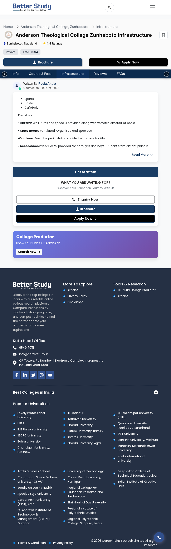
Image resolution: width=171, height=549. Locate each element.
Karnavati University (82, 419)
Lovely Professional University (31, 415)
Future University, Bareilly (85, 431)
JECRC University (29, 435)
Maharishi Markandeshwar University (136, 448)
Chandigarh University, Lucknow (34, 449)
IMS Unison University (33, 429)
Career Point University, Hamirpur (84, 479)
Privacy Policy (77, 296)
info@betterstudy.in (33, 354)
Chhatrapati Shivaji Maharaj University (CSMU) (38, 479)
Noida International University (131, 458)
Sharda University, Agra (84, 443)
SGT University (128, 434)
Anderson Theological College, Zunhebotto (54, 27)
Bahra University (29, 441)
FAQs (121, 74)
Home (8, 27)
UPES (21, 423)
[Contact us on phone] (159, 537)
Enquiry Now (88, 199)
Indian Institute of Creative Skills (137, 484)
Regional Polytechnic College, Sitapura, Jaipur (85, 521)
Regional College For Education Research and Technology (85, 492)
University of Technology (86, 471)
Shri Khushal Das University (87, 502)
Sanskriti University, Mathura (138, 440)
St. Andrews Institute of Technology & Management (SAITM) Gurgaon (34, 516)
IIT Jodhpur (75, 413)
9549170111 (26, 348)
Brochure (87, 209)
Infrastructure (107, 27)
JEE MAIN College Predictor (137, 290)
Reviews (100, 74)
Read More (140, 154)
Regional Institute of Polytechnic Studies (82, 510)
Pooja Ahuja (47, 83)
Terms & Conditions (32, 543)
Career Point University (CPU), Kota (34, 502)
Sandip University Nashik (35, 488)
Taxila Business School (34, 471)
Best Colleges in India (33, 392)
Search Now (27, 252)
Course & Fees (40, 74)
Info (16, 74)
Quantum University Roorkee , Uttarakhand (134, 425)
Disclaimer (75, 302)
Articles (73, 290)
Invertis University (80, 437)
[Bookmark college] (163, 35)
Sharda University (80, 425)
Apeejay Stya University (34, 494)
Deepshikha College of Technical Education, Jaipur (138, 473)
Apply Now (83, 218)
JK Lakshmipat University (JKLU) (135, 415)
